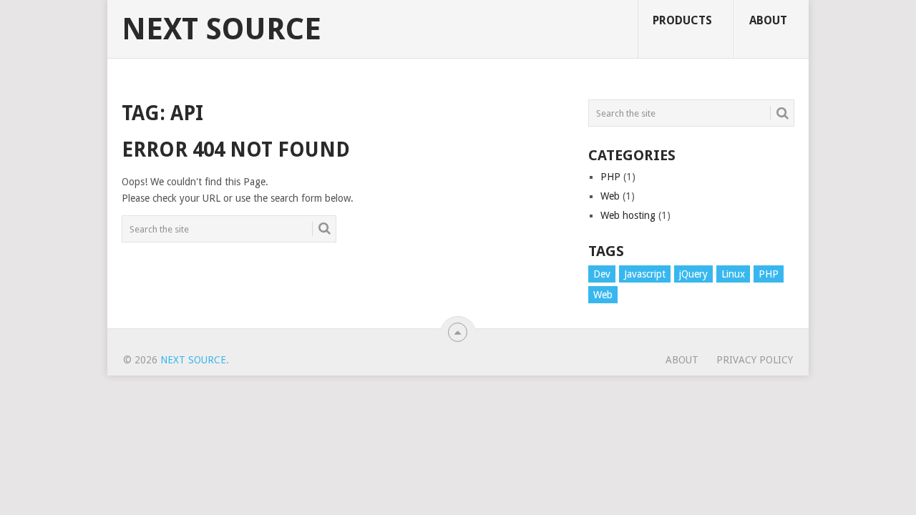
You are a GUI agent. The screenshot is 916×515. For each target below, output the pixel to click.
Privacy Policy (754, 360)
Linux (733, 274)
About (768, 20)
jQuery (693, 274)
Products (682, 20)
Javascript (645, 274)
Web (610, 196)
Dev (601, 274)
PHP (610, 176)
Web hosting (628, 215)
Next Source (221, 29)
